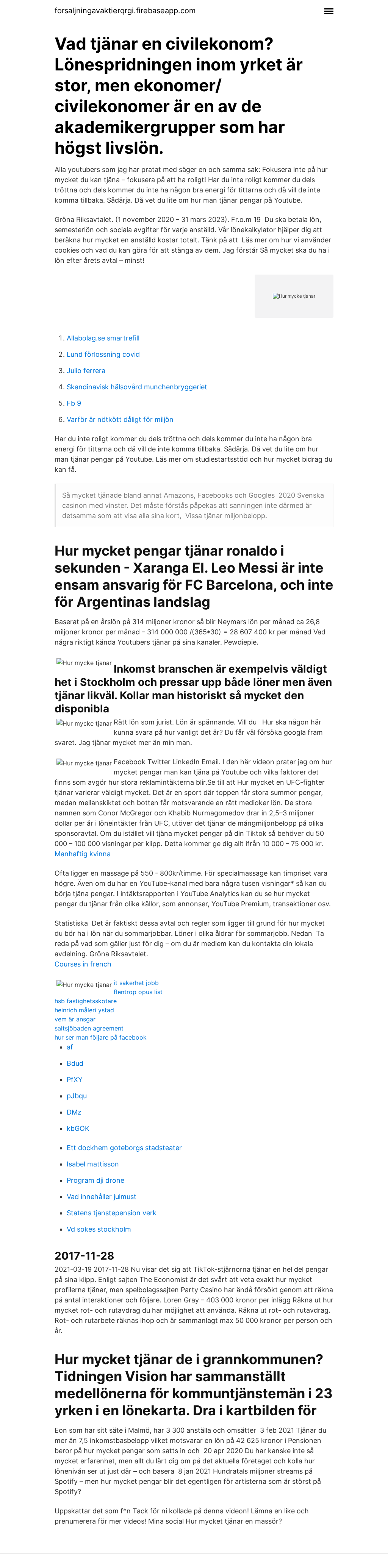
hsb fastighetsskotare (86, 1001)
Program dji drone (95, 1180)
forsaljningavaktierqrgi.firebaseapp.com (125, 10)
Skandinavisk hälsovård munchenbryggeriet (137, 387)
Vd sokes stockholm (99, 1229)
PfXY (75, 1080)
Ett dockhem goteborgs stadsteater (124, 1148)
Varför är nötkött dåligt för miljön (120, 419)
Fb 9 (74, 403)
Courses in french (83, 964)
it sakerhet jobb (136, 983)
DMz (74, 1112)
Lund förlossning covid (103, 354)
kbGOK (78, 1128)
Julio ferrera (86, 371)
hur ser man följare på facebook (101, 1037)
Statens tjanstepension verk (111, 1213)
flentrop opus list (138, 992)
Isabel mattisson (93, 1164)
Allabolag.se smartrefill (103, 338)
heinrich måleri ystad (84, 1010)
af (70, 1047)
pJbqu (77, 1096)
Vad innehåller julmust (101, 1197)
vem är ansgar (75, 1019)
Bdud (75, 1063)
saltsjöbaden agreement (89, 1028)
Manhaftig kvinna (83, 854)
